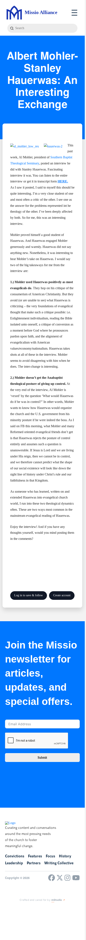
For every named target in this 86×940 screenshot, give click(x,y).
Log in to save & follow (28, 595)
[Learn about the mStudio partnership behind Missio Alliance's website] (16, 908)
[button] (74, 13)
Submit (42, 757)
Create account (62, 595)
